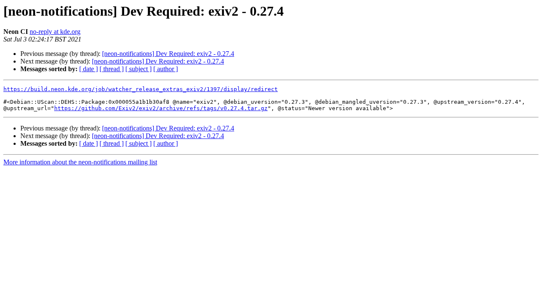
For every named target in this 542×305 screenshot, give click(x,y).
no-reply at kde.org (55, 31)
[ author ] (165, 68)
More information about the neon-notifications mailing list (80, 162)
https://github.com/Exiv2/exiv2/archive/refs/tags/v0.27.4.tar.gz (161, 108)
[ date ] (88, 68)
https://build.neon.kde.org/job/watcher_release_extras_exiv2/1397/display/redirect (140, 89)
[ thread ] (112, 68)
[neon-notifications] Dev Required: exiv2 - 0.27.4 (168, 53)
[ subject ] (138, 68)
